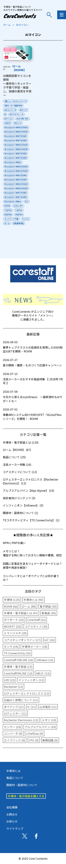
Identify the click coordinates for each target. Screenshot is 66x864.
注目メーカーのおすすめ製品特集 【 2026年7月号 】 (33, 378)
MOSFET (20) (12, 626)
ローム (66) (29, 606)
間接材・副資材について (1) (20, 513)
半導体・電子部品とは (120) (21, 442)
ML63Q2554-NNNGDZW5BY (16, 171)
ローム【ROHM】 (19, 68)
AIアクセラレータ (16, 114)
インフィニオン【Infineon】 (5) (23, 505)
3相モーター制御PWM (13, 105)
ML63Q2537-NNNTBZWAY (15, 153)
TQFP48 (8, 210)
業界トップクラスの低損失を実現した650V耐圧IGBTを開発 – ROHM (33, 346)
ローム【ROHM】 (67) (17, 450)
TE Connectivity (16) (17, 653)
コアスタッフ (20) (36, 626)
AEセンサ (23, 110)
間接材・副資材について (21, 785)
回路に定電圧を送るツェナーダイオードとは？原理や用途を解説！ (32, 565)
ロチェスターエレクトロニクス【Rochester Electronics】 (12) (30, 481)
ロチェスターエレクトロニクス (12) (26, 693)
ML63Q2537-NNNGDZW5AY (16, 144)
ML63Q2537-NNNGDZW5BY (16, 149)
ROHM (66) (11, 606)
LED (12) (9, 680)
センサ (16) (11, 646)
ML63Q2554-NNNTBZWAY (15, 175)
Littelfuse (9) (34, 733)
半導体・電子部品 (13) (18, 666)
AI (5, 114)
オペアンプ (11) (14, 707)
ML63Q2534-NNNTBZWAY (15, 136)
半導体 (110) (12, 599)
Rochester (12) (13, 686)
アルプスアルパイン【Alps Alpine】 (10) (28, 490)
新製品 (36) (49, 613)
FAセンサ (17, 123)
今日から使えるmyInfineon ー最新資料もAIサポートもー (32, 396)
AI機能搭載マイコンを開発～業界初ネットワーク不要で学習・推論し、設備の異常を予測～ (17, 85)
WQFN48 (8, 214)
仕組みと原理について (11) (21, 700)
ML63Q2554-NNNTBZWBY (15, 179)
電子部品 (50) (48, 606)
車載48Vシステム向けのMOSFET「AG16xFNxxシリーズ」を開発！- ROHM (32, 414)
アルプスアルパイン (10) (40, 727)
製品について (14, 778)
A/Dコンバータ (10, 110)
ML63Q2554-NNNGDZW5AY (16, 166)
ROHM (7, 205)
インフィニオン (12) (31, 680)
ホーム (7, 24)
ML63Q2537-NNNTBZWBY (15, 158)
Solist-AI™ (18, 205)
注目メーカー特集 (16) (17, 464)
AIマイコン (8, 118)
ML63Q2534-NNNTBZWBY (15, 140)
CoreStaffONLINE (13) (18, 673)
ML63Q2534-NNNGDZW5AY (16, 127)
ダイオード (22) (14, 620)
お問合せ (12, 814)
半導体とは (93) (33, 599)
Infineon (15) (45, 660)
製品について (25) (14, 457)
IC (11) (31, 707)
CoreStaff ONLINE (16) (18, 660)
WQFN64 (19, 214)
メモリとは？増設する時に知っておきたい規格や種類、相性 (32, 553)
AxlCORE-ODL (23, 118)
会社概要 (12, 807)
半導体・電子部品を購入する (26, 796)
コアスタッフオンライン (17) (22, 640)
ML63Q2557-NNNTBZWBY (15, 197)
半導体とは (13, 771)
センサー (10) (12, 727)
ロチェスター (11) (15, 713)
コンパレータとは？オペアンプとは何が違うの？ (31, 578)
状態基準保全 (18, 223)
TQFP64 (18, 210)
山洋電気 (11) (48, 707)
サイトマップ (14, 828)
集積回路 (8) (50, 740)
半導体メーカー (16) (35, 646)
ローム (7, 223)
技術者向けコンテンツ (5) (19, 498)
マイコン (25, 219)
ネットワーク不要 (11, 219)
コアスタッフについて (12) (20, 472)
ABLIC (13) (43, 673)
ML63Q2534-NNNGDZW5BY (16, 131)
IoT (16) (49, 640)
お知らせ (12, 821)
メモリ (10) (49, 720)
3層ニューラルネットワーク (15, 101)
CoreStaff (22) (36, 620)
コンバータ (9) (13, 733)
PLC (26, 201)
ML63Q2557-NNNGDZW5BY (16, 188)
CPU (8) (34, 740)
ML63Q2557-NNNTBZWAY (15, 192)
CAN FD (7, 123)
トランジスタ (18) (15, 633)
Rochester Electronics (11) (21, 720)
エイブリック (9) (14, 740)
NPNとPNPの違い (14, 543)
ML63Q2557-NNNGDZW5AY (16, 184)
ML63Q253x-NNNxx (12, 162)
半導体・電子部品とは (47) (21, 613)
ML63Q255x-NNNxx (12, 201)
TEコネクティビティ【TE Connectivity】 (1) (31, 520)
